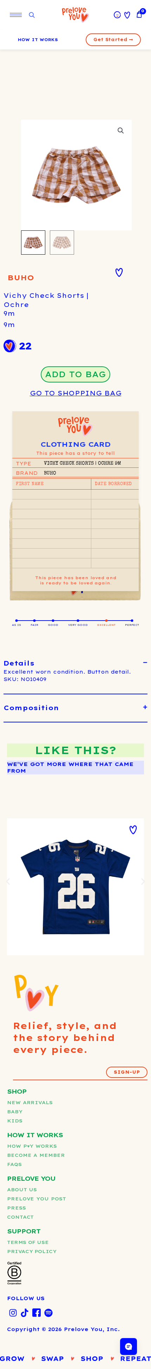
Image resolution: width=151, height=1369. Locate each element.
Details (19, 663)
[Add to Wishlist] (119, 272)
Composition (31, 708)
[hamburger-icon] (16, 15)
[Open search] (31, 15)
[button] (120, 130)
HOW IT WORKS (38, 39)
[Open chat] (128, 1346)
